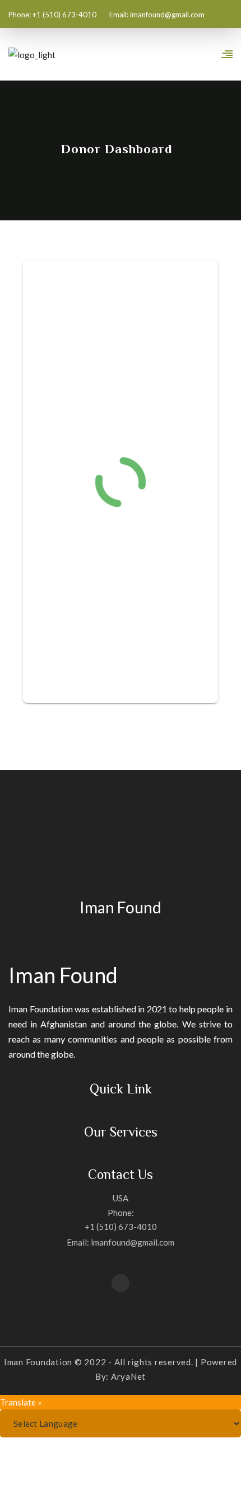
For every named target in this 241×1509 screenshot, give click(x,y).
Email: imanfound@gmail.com (120, 1242)
